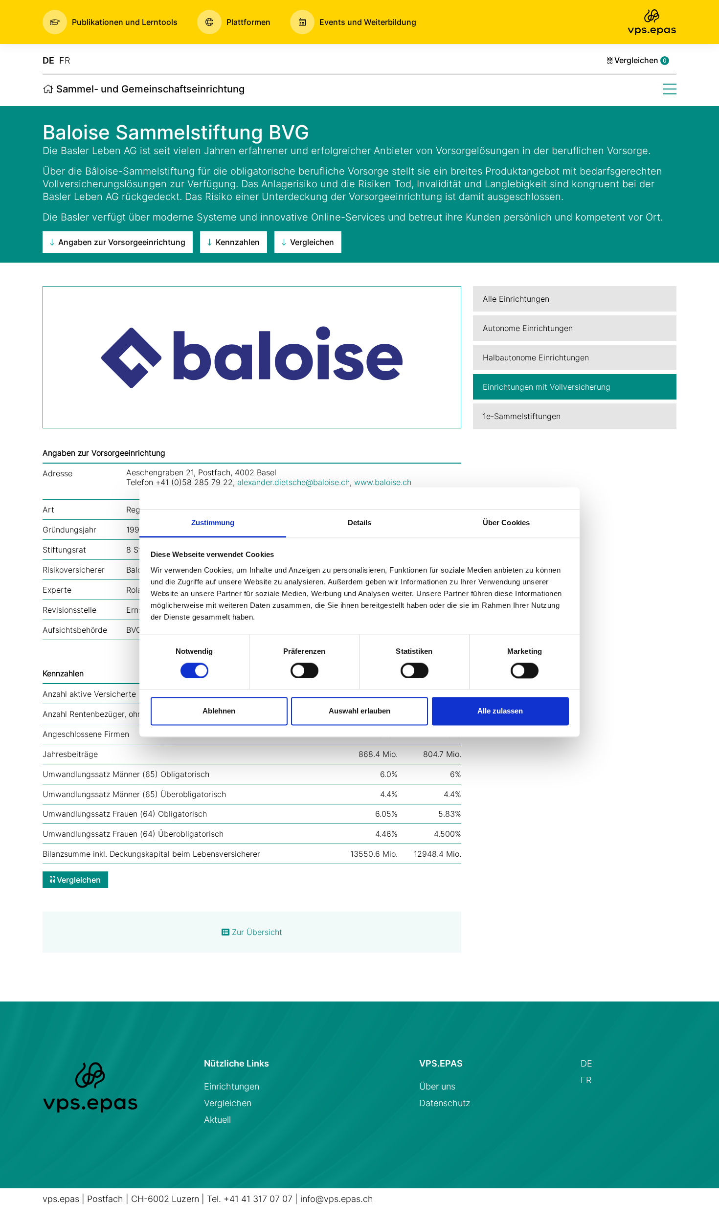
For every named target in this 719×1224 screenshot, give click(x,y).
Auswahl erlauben (359, 711)
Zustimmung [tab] (213, 522)
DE (48, 60)
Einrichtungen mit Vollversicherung (546, 387)
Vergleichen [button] (311, 242)
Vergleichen (639, 60)
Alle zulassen (500, 711)
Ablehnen (218, 711)
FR (64, 60)
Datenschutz (445, 1103)
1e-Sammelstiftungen (522, 416)
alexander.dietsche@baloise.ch (293, 482)
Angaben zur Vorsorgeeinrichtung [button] (120, 242)
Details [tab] (360, 522)
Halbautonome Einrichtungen (536, 357)
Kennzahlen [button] (237, 242)
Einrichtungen (231, 1086)
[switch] (304, 670)
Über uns (437, 1086)
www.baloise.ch (382, 482)
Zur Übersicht (255, 932)
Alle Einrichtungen (516, 299)
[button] (110, 22)
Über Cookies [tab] (506, 522)
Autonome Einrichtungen (528, 328)
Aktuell (217, 1119)
